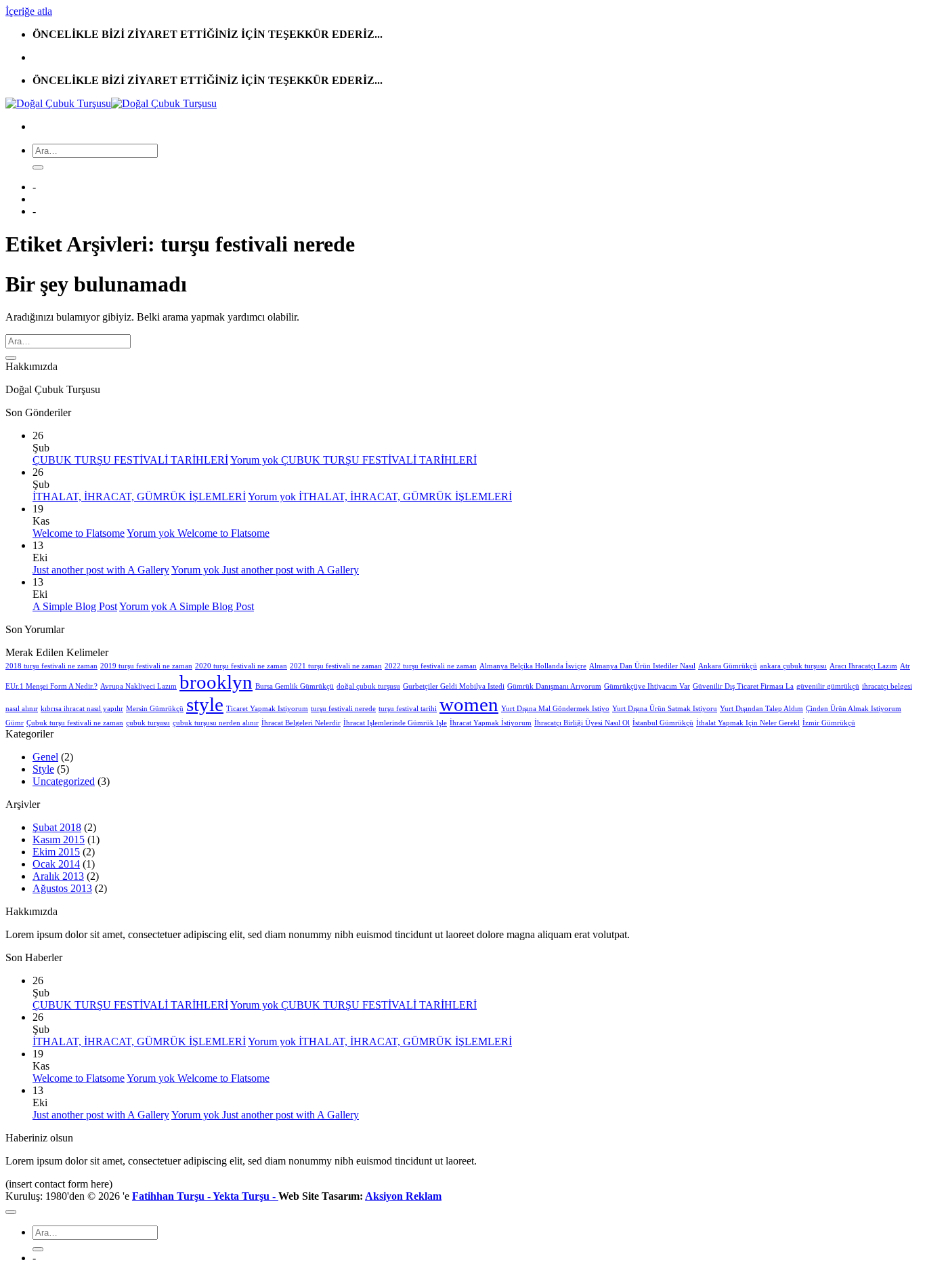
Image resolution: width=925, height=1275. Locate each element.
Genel (45, 757)
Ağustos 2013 (62, 888)
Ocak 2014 (56, 864)
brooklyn (216, 682)
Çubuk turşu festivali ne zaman (74, 723)
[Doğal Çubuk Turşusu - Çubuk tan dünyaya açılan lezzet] (111, 103)
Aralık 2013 (58, 876)
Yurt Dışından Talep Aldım (761, 708)
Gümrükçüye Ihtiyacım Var (647, 686)
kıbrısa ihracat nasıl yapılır (82, 708)
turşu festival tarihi (408, 708)
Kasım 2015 (59, 839)
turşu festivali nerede (343, 708)
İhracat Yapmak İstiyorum (491, 723)
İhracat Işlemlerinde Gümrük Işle (395, 723)
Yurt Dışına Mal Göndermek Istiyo (555, 708)
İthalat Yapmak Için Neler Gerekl (748, 723)
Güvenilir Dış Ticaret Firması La (743, 686)
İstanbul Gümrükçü (662, 723)
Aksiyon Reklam (403, 1196)
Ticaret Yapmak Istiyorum (267, 708)
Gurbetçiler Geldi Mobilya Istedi (453, 686)
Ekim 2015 (56, 851)
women (468, 704)
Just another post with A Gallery (101, 569)
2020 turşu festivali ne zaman (241, 666)
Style (43, 769)
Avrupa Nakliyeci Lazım (138, 686)
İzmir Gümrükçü (828, 723)
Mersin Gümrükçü (155, 708)
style (204, 704)
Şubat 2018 (57, 827)
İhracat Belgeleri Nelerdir (301, 723)
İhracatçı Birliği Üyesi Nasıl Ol (582, 723)
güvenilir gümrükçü (827, 686)
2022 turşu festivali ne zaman (431, 666)
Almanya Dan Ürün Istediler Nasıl (642, 666)
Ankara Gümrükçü (727, 666)
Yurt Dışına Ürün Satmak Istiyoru (664, 708)
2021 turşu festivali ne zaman (336, 666)
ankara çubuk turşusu (793, 666)
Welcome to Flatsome (79, 533)
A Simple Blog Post (75, 606)
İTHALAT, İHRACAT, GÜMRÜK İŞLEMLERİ (139, 496)
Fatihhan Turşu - (172, 1196)
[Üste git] (10, 1212)
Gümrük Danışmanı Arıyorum (554, 686)
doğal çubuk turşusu (368, 686)
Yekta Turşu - (245, 1196)
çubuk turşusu (148, 723)
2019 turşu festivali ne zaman (146, 666)
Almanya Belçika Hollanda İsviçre (532, 666)
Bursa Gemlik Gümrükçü (294, 686)
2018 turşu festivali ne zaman (51, 666)
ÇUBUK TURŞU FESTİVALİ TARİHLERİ (130, 460)
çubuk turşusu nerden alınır (216, 723)
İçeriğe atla (28, 11)
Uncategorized (64, 781)
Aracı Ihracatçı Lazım (863, 666)
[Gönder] (38, 167)
